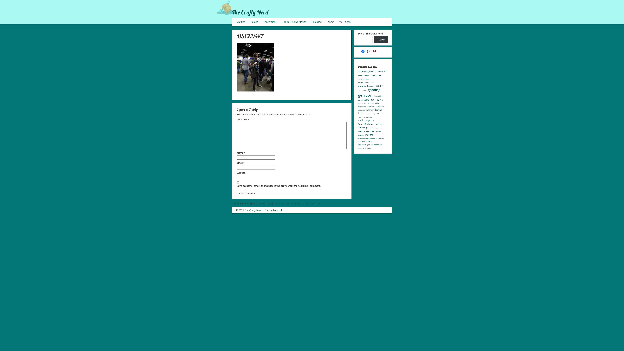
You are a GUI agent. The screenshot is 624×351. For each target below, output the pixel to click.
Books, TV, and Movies (294, 21)
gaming (374, 89)
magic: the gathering (365, 117)
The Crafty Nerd (250, 12)
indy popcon (380, 106)
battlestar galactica (367, 71)
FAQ (340, 21)
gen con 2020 (362, 103)
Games (254, 21)
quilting (379, 124)
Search (381, 39)
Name (241, 152)
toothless (378, 144)
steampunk (380, 138)
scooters (378, 132)
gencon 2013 (378, 96)
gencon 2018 (363, 100)
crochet (379, 85)
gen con (365, 95)
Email (241, 162)
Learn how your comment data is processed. (297, 203)
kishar (370, 109)
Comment (243, 119)
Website (241, 172)
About (331, 21)
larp (360, 113)
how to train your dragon (366, 106)
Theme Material (273, 210)
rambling (363, 127)
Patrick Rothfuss (366, 124)
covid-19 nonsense (366, 82)
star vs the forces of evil (366, 138)
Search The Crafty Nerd (370, 33)
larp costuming (370, 114)
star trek (369, 134)
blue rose (381, 71)
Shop (348, 21)
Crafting (241, 21)
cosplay (376, 75)
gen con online (374, 103)
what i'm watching (364, 148)
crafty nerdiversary (366, 86)
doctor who (362, 90)
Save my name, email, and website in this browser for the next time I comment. (279, 185)
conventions (363, 75)
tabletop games (365, 144)
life (378, 114)
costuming (363, 79)
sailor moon (366, 131)
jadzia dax (361, 110)
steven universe (365, 141)
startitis (361, 135)
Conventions (270, 21)
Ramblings (317, 21)
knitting (378, 110)
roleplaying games (375, 128)
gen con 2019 (376, 99)
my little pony (366, 120)
